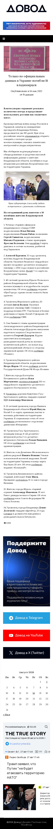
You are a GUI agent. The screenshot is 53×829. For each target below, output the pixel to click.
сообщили (15, 317)
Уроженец (11, 394)
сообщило (32, 289)
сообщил (38, 351)
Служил (8, 513)
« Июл (6, 714)
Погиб (29, 271)
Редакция (28, 94)
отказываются (32, 136)
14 (34, 693)
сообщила (9, 498)
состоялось (22, 480)
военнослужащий (28, 381)
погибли (34, 243)
